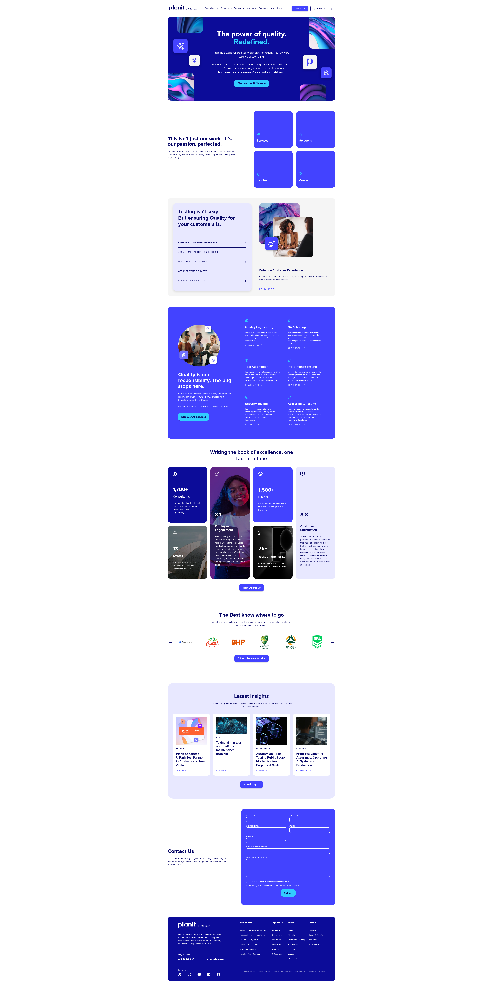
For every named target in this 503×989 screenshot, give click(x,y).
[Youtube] (199, 974)
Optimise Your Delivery (249, 945)
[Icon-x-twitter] (179, 974)
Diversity (291, 935)
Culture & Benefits (316, 935)
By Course (276, 949)
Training (238, 8)
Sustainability (293, 945)
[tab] (212, 243)
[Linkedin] (208, 974)
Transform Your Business (250, 954)
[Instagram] (189, 974)
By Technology (277, 935)
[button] (170, 642)
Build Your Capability (248, 949)
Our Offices (292, 959)
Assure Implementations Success (253, 930)
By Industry (276, 940)
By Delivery (276, 945)
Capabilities (210, 8)
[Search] (331, 8)
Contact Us (300, 8)
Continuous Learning (296, 940)
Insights (250, 8)
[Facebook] (218, 974)
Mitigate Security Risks (249, 940)
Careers (262, 8)
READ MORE (252, 345)
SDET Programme (316, 945)
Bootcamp (313, 940)
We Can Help (246, 923)
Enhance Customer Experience (252, 935)
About (291, 923)
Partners (291, 949)
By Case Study (277, 954)
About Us (275, 8)
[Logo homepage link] (194, 925)
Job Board (313, 930)
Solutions (225, 8)
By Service (276, 930)
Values (290, 930)
